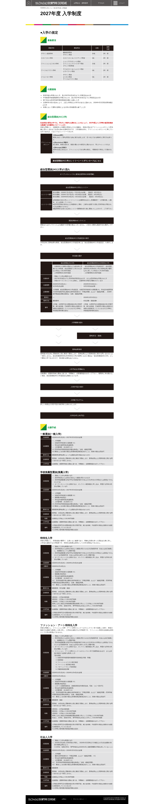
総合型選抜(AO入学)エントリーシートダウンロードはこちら (77, 161)
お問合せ (64, 799)
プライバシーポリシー (78, 799)
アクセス (101, 3)
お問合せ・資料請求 (81, 3)
